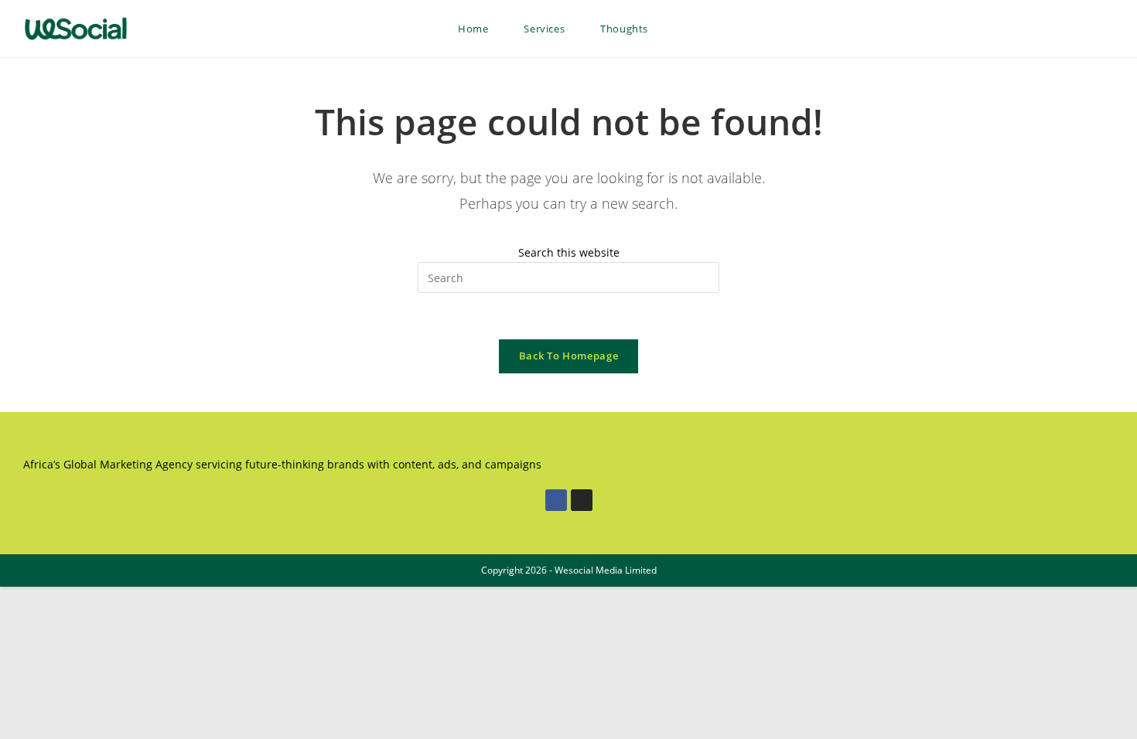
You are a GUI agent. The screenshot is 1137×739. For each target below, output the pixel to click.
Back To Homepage (568, 356)
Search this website (569, 252)
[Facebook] (556, 500)
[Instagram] (581, 500)
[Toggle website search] (681, 28)
